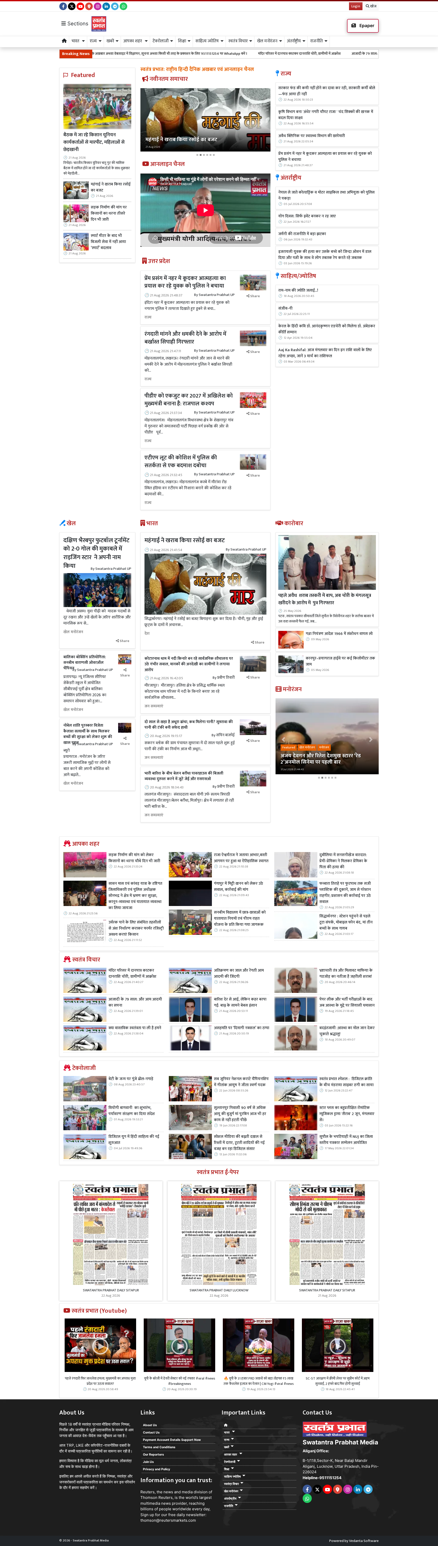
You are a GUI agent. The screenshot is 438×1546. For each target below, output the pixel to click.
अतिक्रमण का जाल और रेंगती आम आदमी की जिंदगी (239, 974)
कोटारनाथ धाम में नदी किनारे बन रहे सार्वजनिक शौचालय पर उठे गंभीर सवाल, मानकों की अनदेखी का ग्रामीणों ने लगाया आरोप (188, 664)
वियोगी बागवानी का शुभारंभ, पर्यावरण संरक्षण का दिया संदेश (131, 1111)
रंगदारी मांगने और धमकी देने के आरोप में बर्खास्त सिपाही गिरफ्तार (185, 338)
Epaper (366, 25)
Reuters (147, 1492)
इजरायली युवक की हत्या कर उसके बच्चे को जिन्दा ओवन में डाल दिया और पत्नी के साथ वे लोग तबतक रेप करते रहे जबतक (324, 255)
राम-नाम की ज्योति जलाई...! (298, 291)
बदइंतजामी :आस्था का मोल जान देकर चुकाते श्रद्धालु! (347, 1031)
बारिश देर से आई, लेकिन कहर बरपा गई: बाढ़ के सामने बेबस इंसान (240, 1002)
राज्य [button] (93, 41)
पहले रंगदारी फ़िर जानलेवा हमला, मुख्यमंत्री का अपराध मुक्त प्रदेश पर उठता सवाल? (100, 1381)
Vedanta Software (364, 1541)
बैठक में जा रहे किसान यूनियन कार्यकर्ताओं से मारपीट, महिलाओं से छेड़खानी (94, 142)
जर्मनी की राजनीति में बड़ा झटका (302, 234)
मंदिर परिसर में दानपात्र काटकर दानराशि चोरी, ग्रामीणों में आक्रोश (202, 53)
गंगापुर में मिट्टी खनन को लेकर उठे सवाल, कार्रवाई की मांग (238, 887)
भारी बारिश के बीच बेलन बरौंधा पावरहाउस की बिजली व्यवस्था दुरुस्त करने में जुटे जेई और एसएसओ (183, 776)
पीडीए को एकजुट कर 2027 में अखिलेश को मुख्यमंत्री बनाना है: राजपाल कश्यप (188, 399)
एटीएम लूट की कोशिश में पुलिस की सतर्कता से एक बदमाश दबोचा (180, 461)
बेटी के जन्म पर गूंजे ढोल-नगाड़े (130, 1079)
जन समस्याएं (153, 706)
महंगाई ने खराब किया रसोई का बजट (111, 187)
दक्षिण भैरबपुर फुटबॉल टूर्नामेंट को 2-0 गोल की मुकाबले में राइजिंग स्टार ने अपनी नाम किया (96, 553)
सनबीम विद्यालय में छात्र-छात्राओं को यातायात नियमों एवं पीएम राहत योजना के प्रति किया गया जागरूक (240, 919)
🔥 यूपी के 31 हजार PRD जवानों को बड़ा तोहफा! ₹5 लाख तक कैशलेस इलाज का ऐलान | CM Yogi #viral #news (259, 1381)
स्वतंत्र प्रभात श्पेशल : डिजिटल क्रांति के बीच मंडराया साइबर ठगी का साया (346, 1082)
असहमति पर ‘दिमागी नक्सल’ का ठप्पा (241, 1028)
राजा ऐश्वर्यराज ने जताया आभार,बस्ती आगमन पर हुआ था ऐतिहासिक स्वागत (241, 858)
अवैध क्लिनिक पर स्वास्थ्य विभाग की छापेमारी (311, 136)
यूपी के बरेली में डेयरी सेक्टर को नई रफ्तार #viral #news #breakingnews (179, 1381)
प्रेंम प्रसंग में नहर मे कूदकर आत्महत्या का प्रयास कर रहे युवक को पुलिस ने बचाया (185, 282)
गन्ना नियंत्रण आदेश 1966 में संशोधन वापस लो (339, 634)
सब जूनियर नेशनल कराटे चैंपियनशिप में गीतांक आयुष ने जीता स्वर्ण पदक (241, 1082)
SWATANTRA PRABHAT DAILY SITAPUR (111, 1290)
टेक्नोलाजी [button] (161, 41)
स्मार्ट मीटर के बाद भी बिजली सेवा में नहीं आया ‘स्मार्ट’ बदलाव (108, 242)
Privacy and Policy (156, 1469)
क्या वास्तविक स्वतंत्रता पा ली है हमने (348, 53)
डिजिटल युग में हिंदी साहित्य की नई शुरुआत (133, 1140)
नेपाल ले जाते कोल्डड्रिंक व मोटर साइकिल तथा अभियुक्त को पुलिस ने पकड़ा (326, 196)
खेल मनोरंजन (73, 632)
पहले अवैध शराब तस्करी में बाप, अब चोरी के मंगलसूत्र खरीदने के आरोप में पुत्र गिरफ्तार (324, 599)
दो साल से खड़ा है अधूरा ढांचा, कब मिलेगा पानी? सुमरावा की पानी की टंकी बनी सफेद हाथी (188, 725)
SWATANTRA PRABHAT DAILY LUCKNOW (219, 1290)
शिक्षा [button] (182, 41)
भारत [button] (76, 41)
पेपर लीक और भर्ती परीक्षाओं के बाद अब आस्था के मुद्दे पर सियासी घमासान (347, 1002)
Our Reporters (153, 1454)
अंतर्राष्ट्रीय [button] (294, 41)
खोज (372, 6)
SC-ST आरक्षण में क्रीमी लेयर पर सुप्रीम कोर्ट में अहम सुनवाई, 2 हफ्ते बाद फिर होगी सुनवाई (338, 1381)
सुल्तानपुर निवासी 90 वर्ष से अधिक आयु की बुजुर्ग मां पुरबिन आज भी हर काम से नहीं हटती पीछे (240, 1114)
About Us (150, 1425)
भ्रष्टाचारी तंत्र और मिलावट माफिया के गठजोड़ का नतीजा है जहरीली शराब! (346, 974)
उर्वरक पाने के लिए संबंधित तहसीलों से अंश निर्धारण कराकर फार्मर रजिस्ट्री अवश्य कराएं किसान (136, 928)
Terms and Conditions (159, 1447)
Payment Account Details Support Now (172, 1440)
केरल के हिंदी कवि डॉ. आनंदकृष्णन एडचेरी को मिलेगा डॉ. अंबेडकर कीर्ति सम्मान (326, 329)
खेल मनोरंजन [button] (267, 41)
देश (147, 634)
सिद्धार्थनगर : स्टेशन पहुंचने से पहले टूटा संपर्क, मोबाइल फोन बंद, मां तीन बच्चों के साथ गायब (346, 922)
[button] (150, 123)
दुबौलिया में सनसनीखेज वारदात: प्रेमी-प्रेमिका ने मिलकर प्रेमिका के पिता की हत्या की (343, 861)
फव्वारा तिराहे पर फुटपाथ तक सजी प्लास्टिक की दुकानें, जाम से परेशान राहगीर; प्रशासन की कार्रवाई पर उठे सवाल (345, 893)
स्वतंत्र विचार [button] (238, 41)
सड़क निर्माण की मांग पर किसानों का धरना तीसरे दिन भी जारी (109, 213)
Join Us (148, 1462)
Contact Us (151, 1432)
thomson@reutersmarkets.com (168, 1520)
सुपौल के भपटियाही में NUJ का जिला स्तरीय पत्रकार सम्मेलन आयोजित (346, 1140)
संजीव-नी (285, 309)
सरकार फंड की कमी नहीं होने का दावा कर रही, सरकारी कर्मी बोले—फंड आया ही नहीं (326, 91)
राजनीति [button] (316, 41)
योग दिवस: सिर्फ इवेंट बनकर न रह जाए (307, 216)
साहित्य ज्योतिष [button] (207, 41)
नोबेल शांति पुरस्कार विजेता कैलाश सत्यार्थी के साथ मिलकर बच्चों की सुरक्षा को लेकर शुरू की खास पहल (87, 734)
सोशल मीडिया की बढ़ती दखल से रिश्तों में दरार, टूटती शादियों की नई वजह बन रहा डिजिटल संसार (239, 1143)
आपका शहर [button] (133, 41)
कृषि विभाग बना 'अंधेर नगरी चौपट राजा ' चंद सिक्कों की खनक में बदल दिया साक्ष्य (325, 115)
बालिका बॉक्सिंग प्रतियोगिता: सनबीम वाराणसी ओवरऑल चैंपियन (84, 663)
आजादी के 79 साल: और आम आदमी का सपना (284, 53)
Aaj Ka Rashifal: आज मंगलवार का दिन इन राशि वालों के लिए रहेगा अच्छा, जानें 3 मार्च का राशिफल (325, 353)
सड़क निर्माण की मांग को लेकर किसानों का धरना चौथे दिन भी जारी (134, 858)
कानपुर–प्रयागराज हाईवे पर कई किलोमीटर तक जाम (340, 661)
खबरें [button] (110, 41)
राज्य (148, 317)
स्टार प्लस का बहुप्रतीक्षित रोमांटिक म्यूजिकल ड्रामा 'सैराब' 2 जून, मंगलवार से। (346, 1114)
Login (355, 6)
